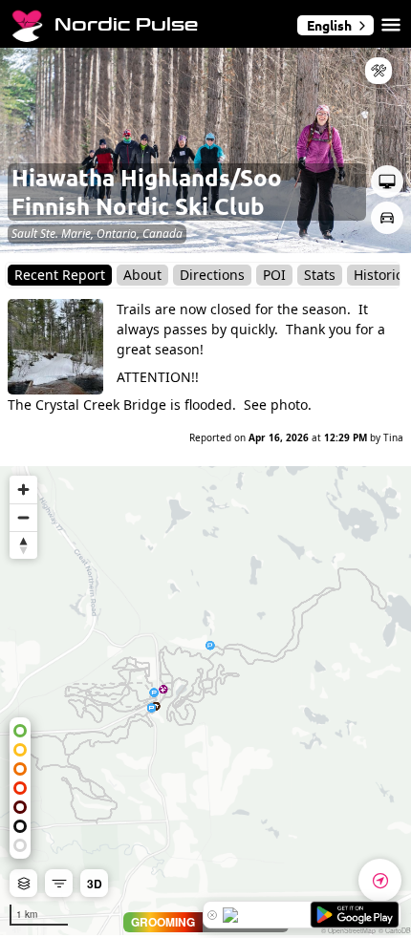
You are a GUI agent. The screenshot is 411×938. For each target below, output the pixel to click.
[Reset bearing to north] (23, 545)
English (329, 24)
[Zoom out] (23, 517)
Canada (162, 233)
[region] (205, 700)
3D (94, 883)
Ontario (117, 233)
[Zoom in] (23, 489)
